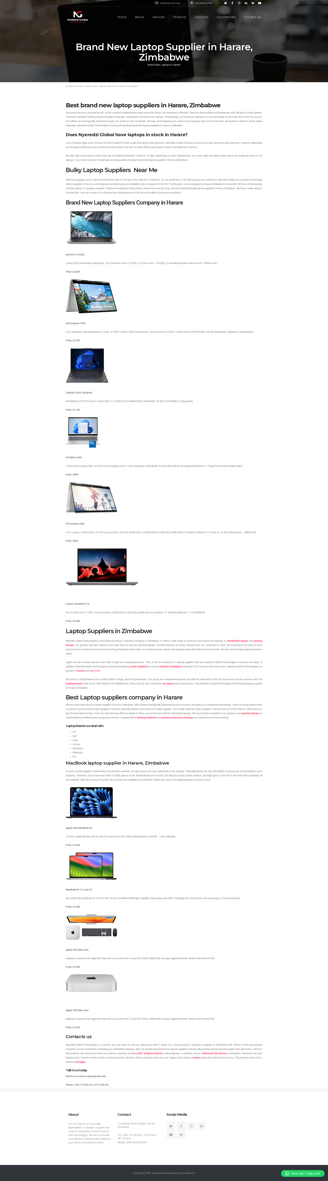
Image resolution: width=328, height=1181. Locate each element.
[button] (303, 1173)
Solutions (201, 17)
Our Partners (226, 17)
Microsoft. (95, 670)
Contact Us (252, 17)
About (139, 17)
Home (121, 17)
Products (179, 17)
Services (159, 17)
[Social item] (171, 1126)
